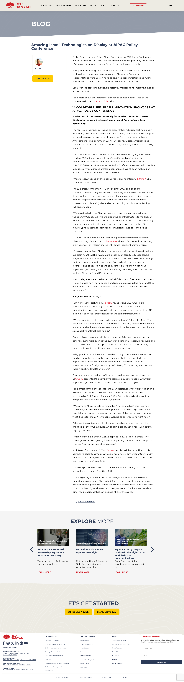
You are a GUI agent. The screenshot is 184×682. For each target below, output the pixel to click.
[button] (31, 549)
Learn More (44, 572)
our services (51, 636)
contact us (117, 663)
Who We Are (80, 5)
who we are (85, 656)
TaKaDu (108, 303)
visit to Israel (111, 241)
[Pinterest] (21, 643)
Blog (102, 5)
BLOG (114, 659)
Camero (111, 450)
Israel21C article (100, 101)
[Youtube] (26, 643)
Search (171, 5)
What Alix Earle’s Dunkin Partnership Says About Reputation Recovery (51, 552)
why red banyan (87, 636)
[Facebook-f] (3, 643)
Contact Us (114, 5)
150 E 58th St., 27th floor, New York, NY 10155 (17, 665)
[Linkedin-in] (17, 643)
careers (115, 656)
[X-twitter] (12, 643)
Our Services (46, 5)
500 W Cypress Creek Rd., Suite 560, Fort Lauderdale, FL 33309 (16, 654)
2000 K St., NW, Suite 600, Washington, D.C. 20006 (19, 660)
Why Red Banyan (63, 5)
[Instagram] (8, 643)
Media (93, 5)
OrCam (79, 379)
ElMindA (141, 179)
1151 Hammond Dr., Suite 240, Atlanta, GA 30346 (18, 669)
